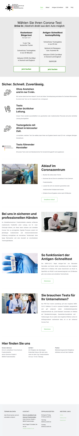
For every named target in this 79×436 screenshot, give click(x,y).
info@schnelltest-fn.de (28, 428)
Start (41, 7)
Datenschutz (63, 417)
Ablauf (47, 7)
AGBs (61, 415)
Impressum (63, 420)
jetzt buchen (26, 69)
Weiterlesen (47, 281)
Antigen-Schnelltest (57, 7)
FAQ (72, 7)
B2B (67, 7)
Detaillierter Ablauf (49, 199)
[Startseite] (14, 7)
